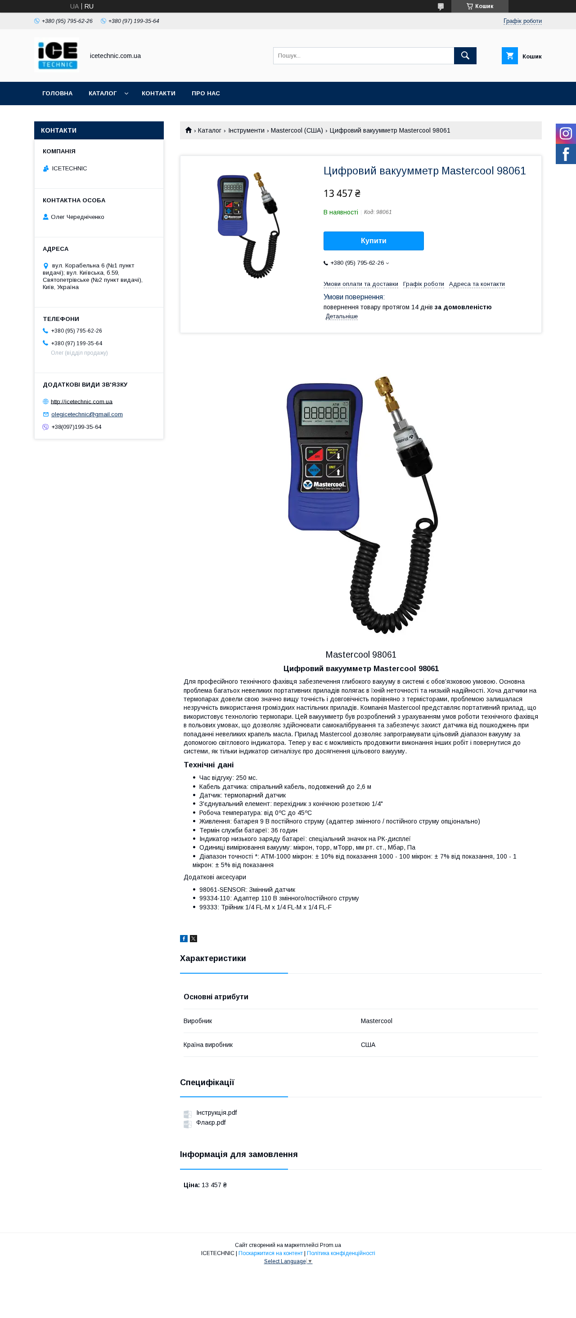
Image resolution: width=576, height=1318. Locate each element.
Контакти (159, 93)
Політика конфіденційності (341, 1253)
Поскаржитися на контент (270, 1253)
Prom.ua (330, 1245)
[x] (193, 940)
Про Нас (206, 93)
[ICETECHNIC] (56, 70)
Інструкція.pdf (216, 1112)
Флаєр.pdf (210, 1122)
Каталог (103, 93)
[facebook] (184, 940)
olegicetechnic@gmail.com (87, 414)
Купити (374, 241)
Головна (57, 93)
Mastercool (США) (297, 130)
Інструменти (246, 130)
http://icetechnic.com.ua (81, 401)
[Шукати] (465, 55)
